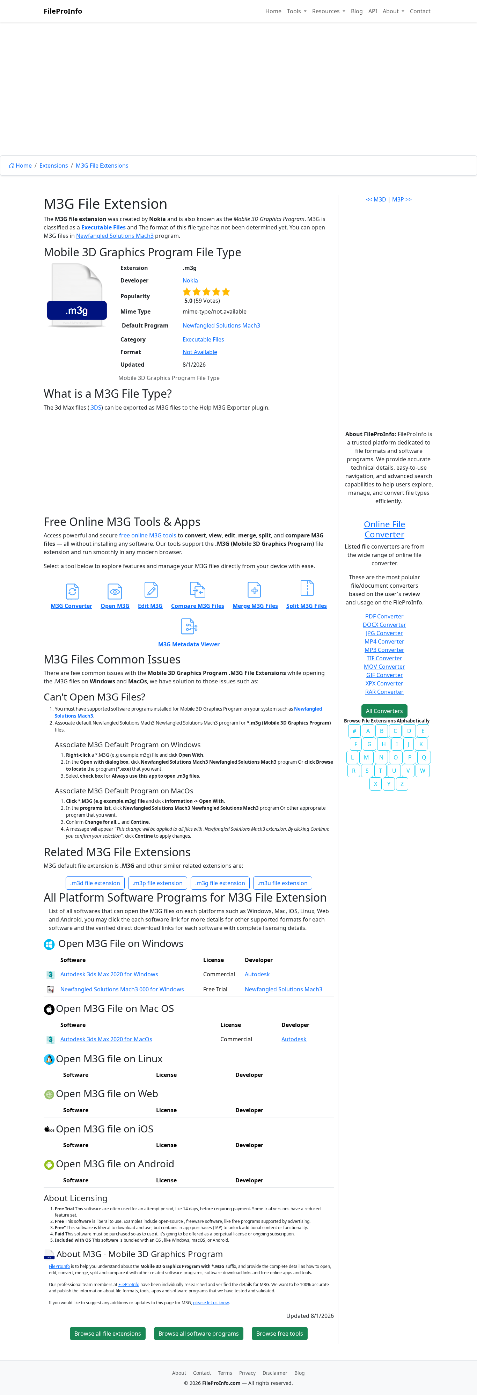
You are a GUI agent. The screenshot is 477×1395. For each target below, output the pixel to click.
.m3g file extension (220, 883)
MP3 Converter (384, 650)
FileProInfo (63, 11)
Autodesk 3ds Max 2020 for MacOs (106, 1039)
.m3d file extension (95, 883)
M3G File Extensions (102, 165)
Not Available (200, 352)
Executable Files (103, 227)
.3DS (95, 407)
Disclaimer (275, 1373)
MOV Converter (384, 666)
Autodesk (257, 974)
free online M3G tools (147, 535)
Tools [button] (294, 11)
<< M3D (376, 199)
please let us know (211, 1303)
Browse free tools (279, 1333)
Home (273, 11)
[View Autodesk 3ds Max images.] (50, 974)
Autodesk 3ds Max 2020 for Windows (109, 974)
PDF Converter (384, 616)
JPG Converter (384, 633)
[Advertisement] (238, 105)
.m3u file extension (283, 883)
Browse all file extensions (107, 1333)
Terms (225, 1373)
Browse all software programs (199, 1333)
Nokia (190, 280)
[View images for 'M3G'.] (50, 1254)
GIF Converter (384, 675)
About (179, 1373)
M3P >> (402, 199)
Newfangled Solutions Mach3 (115, 236)
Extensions (53, 165)
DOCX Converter (384, 625)
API (372, 11)
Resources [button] (326, 11)
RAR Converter (384, 692)
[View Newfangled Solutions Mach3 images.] (50, 989)
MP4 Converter (384, 641)
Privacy (247, 1373)
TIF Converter (384, 658)
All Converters (384, 711)
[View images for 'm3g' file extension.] (76, 295)
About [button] (391, 11)
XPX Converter (384, 683)
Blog (357, 11)
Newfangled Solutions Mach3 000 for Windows (122, 989)
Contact (420, 11)
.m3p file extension (158, 883)
